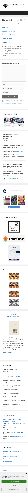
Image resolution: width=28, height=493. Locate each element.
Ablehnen (14, 485)
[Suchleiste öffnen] (26, 13)
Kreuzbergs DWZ (7, 461)
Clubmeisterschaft (9, 46)
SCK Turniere (17, 46)
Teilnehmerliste (6, 27)
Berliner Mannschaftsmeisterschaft (12, 451)
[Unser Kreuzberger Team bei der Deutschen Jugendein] (14, 200)
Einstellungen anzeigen (14, 489)
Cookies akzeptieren (14, 481)
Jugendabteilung (18, 151)
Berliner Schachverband (9, 454)
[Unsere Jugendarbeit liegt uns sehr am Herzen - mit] (21, 200)
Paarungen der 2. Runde (8, 35)
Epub (11, 352)
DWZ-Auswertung (7, 38)
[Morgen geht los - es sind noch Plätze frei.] (6, 200)
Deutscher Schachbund (9, 458)
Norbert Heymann (7, 419)
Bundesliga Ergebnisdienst (10, 456)
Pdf (4, 352)
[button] (25, 473)
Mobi (7, 352)
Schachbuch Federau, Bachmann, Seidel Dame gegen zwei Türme (14, 316)
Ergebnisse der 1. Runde (8, 31)
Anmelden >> (6, 470)
